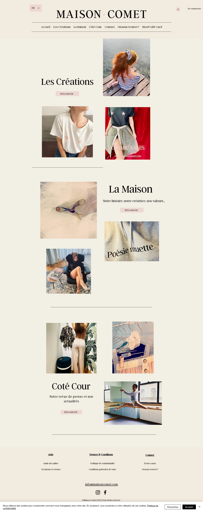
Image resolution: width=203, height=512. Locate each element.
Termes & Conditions (101, 454)
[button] (178, 8)
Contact (150, 455)
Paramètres (172, 506)
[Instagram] (98, 492)
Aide (50, 454)
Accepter (189, 506)
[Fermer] (199, 507)
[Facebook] (105, 492)
